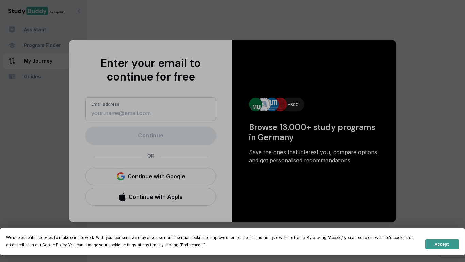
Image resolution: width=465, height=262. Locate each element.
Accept (442, 244)
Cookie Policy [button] (54, 245)
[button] (151, 176)
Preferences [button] (192, 245)
